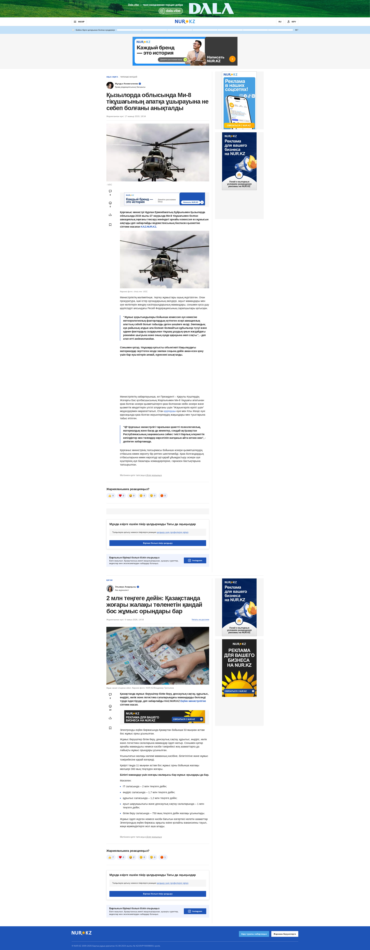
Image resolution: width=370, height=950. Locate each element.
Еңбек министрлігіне (193, 701)
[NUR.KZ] (185, 21)
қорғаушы (170, 411)
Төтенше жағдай (128, 77)
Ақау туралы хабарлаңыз (254, 934)
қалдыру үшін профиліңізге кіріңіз (172, 532)
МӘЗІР (81, 22)
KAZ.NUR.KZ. (149, 226)
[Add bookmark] (110, 224)
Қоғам (109, 580)
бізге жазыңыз (154, 475)
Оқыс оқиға (112, 77)
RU (280, 22)
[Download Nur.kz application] (185, 8)
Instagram (197, 560)
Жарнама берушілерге (285, 934)
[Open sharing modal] (110, 214)
